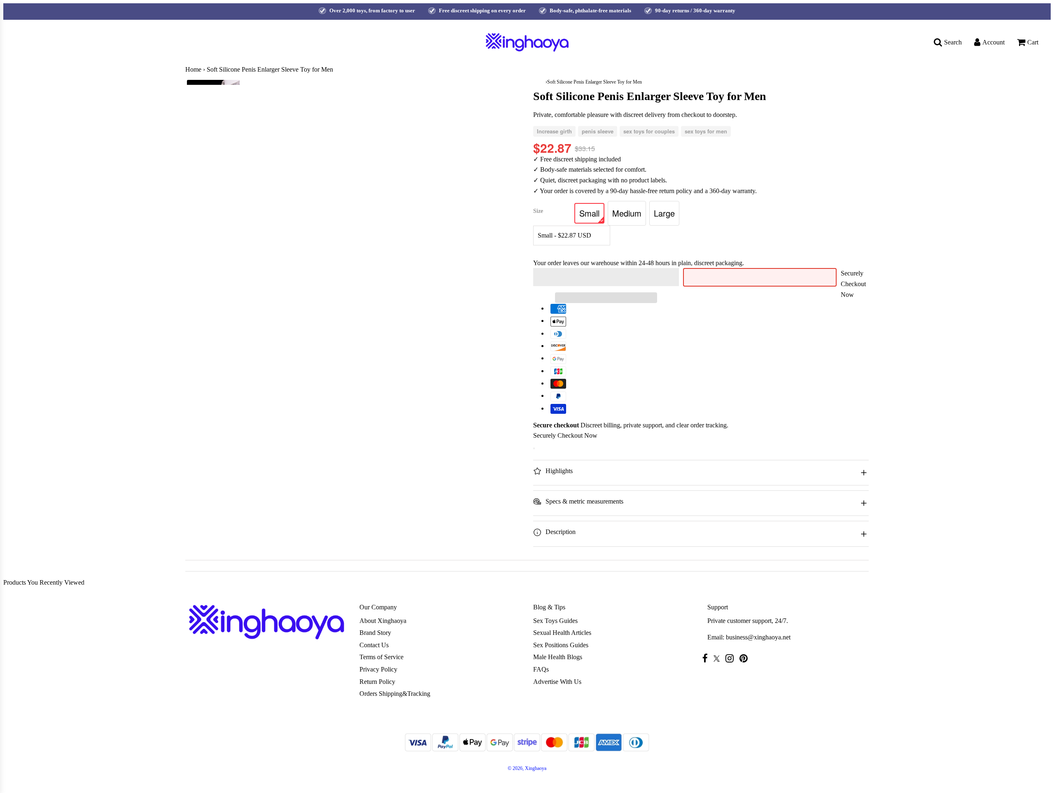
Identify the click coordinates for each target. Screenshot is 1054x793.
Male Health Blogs (557, 656)
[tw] (719, 658)
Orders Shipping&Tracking (394, 693)
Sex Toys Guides (555, 620)
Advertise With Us (557, 681)
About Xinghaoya (382, 620)
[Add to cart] (534, 448)
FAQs (541, 669)
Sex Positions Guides (560, 644)
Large (664, 213)
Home (193, 69)
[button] (606, 277)
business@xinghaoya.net (758, 637)
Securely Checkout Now (853, 284)
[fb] (707, 658)
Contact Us (374, 644)
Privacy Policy (378, 669)
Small (589, 213)
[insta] (731, 658)
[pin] (745, 658)
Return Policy (377, 681)
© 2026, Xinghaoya (527, 768)
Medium (626, 213)
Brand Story (375, 632)
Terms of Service (381, 656)
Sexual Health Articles (562, 632)
